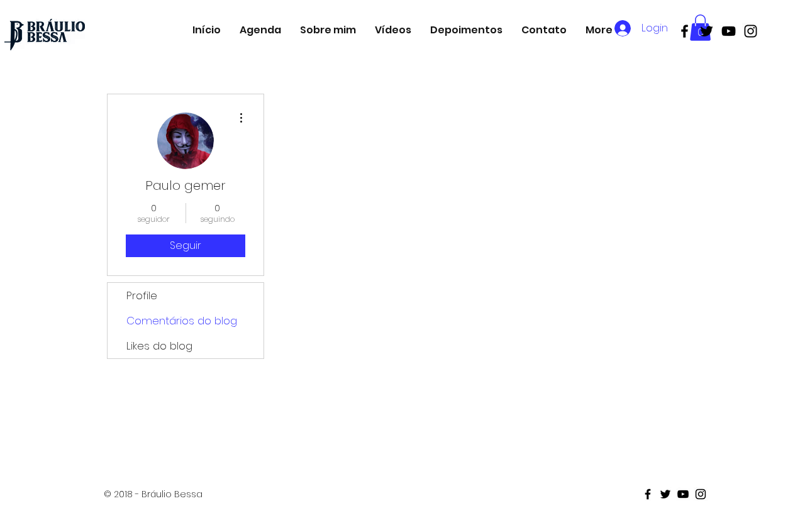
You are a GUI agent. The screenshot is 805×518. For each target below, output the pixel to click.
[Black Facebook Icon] (684, 31)
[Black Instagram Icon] (750, 31)
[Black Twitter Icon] (706, 31)
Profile (141, 295)
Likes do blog (159, 345)
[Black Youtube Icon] (728, 31)
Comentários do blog (181, 320)
